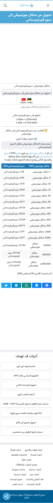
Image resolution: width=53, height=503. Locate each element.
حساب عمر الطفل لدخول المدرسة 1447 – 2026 (26, 403)
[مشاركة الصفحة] (6, 496)
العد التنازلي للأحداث (34, 479)
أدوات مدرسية (20, 474)
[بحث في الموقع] (5, 5)
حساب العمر (18, 484)
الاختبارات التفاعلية (19, 455)
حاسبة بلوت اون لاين (26, 366)
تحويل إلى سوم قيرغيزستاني (26, 115)
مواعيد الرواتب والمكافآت (26, 464)
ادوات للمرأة (16, 450)
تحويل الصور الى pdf (26, 422)
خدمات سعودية (18, 469)
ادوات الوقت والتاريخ (33, 450)
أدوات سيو (34, 474)
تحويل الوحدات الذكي (26, 385)
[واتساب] (26, 285)
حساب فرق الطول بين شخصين (26, 431)
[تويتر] (6, 285)
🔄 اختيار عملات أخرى (26, 138)
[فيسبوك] (47, 285)
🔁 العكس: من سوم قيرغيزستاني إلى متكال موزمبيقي (26, 132)
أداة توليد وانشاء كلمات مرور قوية (26, 413)
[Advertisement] (26, 54)
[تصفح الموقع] (48, 5)
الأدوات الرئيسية (33, 484)
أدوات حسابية (35, 469)
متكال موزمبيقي (36, 153)
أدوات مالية (26, 460)
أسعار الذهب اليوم (26, 394)
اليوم (18, 153)
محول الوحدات (16, 479)
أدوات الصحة (36, 455)
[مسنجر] (36, 285)
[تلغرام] (16, 285)
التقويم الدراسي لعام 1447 (26, 375)
